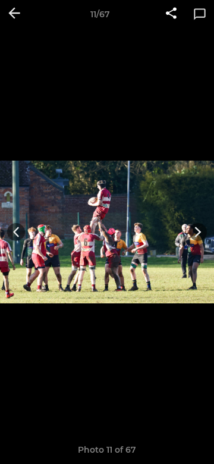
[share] (171, 14)
